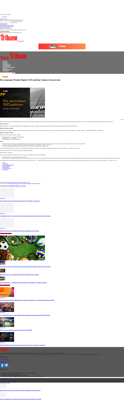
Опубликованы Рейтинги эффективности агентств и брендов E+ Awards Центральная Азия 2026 (27, 300)
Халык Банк (5, 169)
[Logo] (4, 59)
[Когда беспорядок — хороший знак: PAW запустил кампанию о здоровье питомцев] (2, 280)
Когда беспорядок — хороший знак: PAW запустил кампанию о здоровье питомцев (23, 282)
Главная (1, 74)
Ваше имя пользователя (17, 21)
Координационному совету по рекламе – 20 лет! (19, 182)
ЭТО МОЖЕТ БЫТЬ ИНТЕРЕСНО (8, 186)
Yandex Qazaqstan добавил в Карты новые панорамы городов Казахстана (24, 183)
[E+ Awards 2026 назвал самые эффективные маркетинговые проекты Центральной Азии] (7, 311)
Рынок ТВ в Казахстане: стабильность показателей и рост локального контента (22, 345)
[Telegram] (11, 84)
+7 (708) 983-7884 (4, 359)
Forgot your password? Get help (6, 25)
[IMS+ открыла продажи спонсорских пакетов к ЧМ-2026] (7, 326)
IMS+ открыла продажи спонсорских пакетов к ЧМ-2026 (16, 330)
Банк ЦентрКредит (7, 168)
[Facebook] (2, 84)
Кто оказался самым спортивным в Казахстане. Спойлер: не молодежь (20, 201)
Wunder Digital (6, 167)
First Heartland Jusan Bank (8, 164)
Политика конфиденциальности (7, 26)
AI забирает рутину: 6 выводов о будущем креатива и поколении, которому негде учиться (25, 216)
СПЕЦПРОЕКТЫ (7, 65)
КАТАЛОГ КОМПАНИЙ (8, 67)
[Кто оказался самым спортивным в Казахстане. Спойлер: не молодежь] (7, 197)
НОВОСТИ (5, 61)
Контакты (5, 16)
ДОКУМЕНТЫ (6, 66)
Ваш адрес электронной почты (19, 29)
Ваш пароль (14, 22)
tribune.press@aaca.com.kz (5, 361)
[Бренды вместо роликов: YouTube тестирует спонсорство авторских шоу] (3, 387)
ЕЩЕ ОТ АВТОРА (21, 186)
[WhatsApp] (7, 84)
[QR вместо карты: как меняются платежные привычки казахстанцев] (7, 227)
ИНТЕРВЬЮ (6, 63)
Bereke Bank (5, 163)
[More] (16, 84)
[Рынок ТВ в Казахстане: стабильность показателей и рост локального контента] (7, 341)
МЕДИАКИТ (6, 70)
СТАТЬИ (5, 62)
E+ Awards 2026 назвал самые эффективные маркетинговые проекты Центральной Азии (25, 315)
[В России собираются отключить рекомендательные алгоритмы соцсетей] (3, 396)
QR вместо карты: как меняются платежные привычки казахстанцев (19, 231)
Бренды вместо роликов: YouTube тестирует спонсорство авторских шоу (20, 390)
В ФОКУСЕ (5, 68)
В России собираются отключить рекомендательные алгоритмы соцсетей (20, 399)
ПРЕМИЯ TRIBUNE (7, 69)
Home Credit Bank (6, 166)
